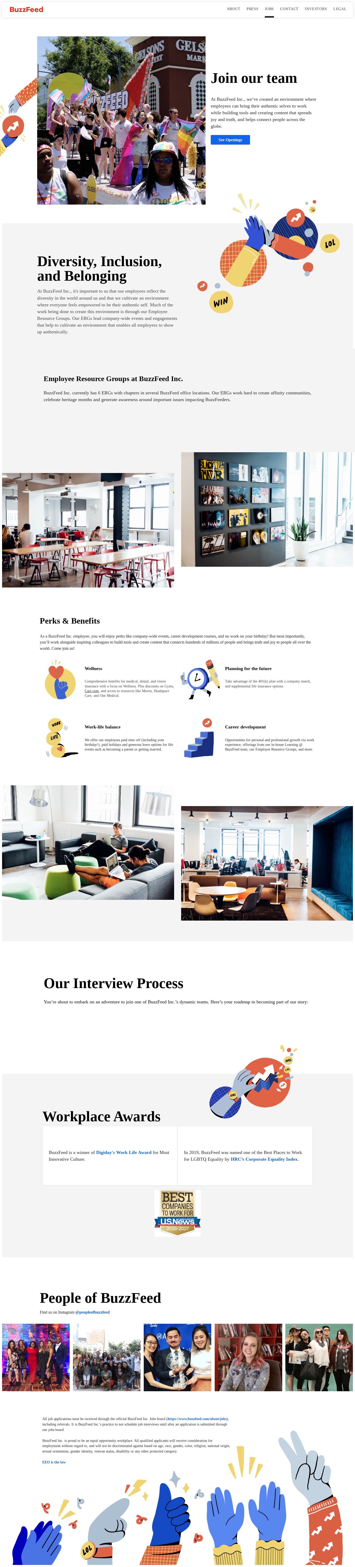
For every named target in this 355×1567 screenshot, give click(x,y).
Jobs (269, 9)
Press (253, 9)
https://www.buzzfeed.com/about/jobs (197, 1419)
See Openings (230, 140)
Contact (289, 9)
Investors (316, 9)
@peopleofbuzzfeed (92, 1312)
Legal (340, 9)
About (233, 9)
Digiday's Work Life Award (124, 1152)
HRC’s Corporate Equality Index (264, 1159)
